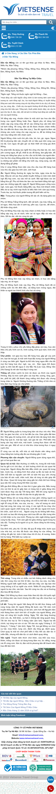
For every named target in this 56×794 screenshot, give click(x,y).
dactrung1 (9, 37)
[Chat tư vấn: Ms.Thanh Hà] (36, 37)
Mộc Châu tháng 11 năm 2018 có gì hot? (20, 710)
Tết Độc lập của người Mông (15, 698)
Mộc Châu (36, 78)
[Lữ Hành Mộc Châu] (2, 53)
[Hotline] (50, 788)
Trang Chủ (28, 9)
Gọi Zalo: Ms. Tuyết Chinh (4, 45)
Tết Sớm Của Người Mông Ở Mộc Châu (20, 707)
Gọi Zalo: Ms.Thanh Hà (32, 36)
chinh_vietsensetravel (9, 46)
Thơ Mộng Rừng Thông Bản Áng (17, 704)
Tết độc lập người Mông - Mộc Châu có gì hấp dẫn (24, 701)
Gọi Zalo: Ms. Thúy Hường (4, 36)
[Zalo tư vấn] (50, 779)
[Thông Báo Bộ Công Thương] (15, 772)
